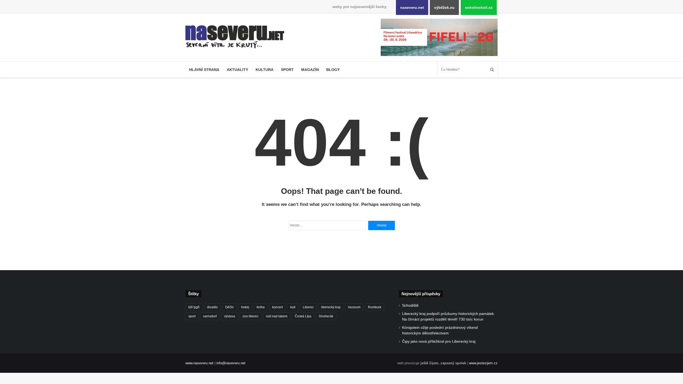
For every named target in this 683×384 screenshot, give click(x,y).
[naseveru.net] (234, 36)
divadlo (212, 307)
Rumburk (374, 307)
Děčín (229, 307)
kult (292, 307)
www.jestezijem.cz (483, 363)
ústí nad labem (276, 316)
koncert (277, 307)
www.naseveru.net (199, 363)
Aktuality (237, 69)
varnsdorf (210, 316)
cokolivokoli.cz (479, 7)
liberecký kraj (330, 307)
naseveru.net (412, 7)
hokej (245, 307)
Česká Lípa (303, 316)
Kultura (264, 69)
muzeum (354, 307)
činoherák (326, 316)
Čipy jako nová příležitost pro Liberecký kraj (438, 341)
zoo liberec (251, 316)
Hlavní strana (204, 69)
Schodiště (410, 305)
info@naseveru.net (230, 363)
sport (192, 316)
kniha (261, 307)
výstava (229, 316)
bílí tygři (194, 307)
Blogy (333, 69)
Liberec (308, 307)
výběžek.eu (444, 7)
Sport (287, 69)
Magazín (310, 69)
